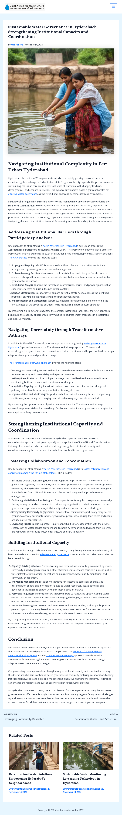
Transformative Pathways (60, 655)
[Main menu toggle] (113, 6)
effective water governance (22, 193)
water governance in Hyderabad (60, 245)
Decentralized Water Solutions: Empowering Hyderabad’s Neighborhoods (31, 779)
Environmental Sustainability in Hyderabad (29, 788)
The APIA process (17, 257)
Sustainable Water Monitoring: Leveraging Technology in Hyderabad (85, 779)
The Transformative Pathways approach (29, 362)
